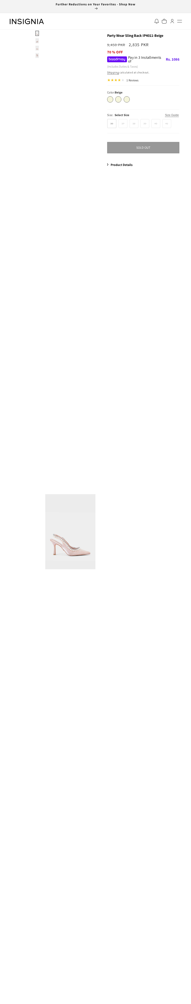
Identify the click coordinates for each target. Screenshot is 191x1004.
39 (146, 125)
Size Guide (172, 115)
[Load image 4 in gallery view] (37, 55)
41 (168, 125)
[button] (179, 21)
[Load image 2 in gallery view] (37, 40)
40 (157, 125)
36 (113, 125)
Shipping (113, 72)
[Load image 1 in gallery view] (37, 33)
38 (135, 125)
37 (124, 125)
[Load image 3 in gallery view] (37, 48)
